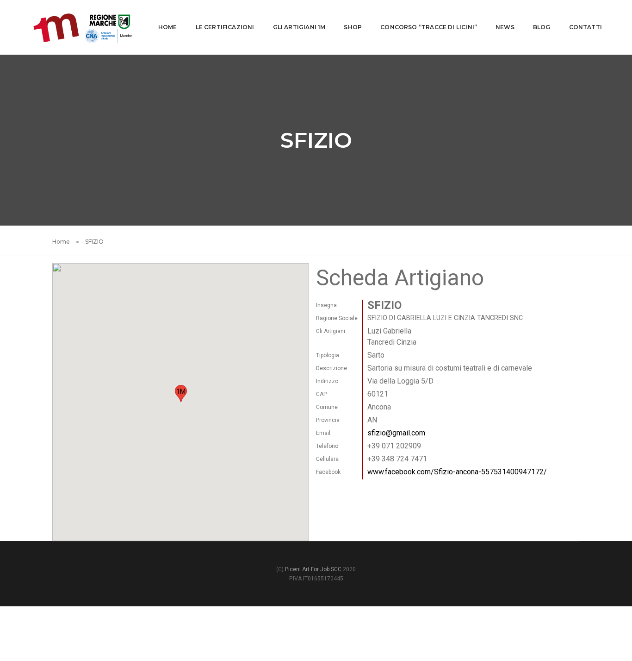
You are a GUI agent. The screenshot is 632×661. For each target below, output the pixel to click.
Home (167, 27)
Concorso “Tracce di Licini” (428, 27)
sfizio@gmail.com (396, 432)
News (505, 27)
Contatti (585, 27)
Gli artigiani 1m (299, 27)
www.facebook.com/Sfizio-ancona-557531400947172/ (457, 471)
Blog (542, 27)
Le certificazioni (225, 27)
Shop (353, 27)
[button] (181, 393)
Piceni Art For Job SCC (313, 569)
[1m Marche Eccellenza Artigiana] (82, 26)
